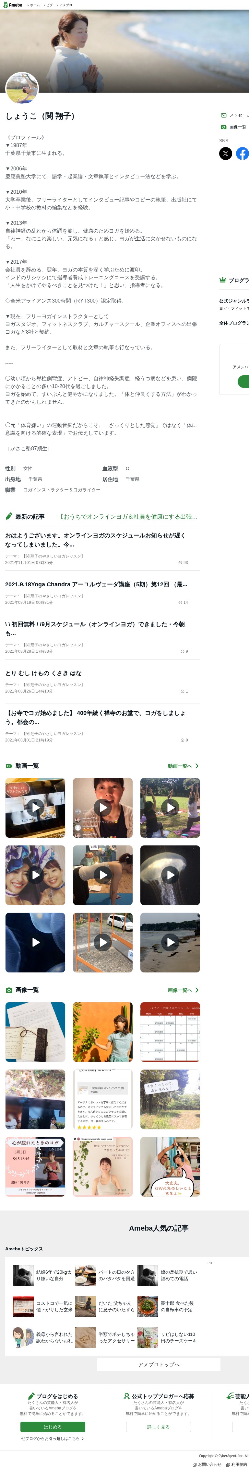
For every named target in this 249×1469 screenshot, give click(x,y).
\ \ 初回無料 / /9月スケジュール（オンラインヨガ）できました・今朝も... (95, 629)
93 (186, 562)
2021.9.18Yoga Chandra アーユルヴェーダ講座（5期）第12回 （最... (96, 584)
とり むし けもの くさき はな (43, 673)
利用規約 (239, 1464)
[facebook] (242, 153)
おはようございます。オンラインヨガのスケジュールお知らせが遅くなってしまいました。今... (95, 540)
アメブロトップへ (159, 1364)
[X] (225, 153)
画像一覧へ (180, 990)
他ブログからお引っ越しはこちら (50, 1438)
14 (186, 602)
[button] (52, 1427)
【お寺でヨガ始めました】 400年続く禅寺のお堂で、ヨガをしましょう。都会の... (95, 717)
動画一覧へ (180, 766)
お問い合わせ (209, 1464)
